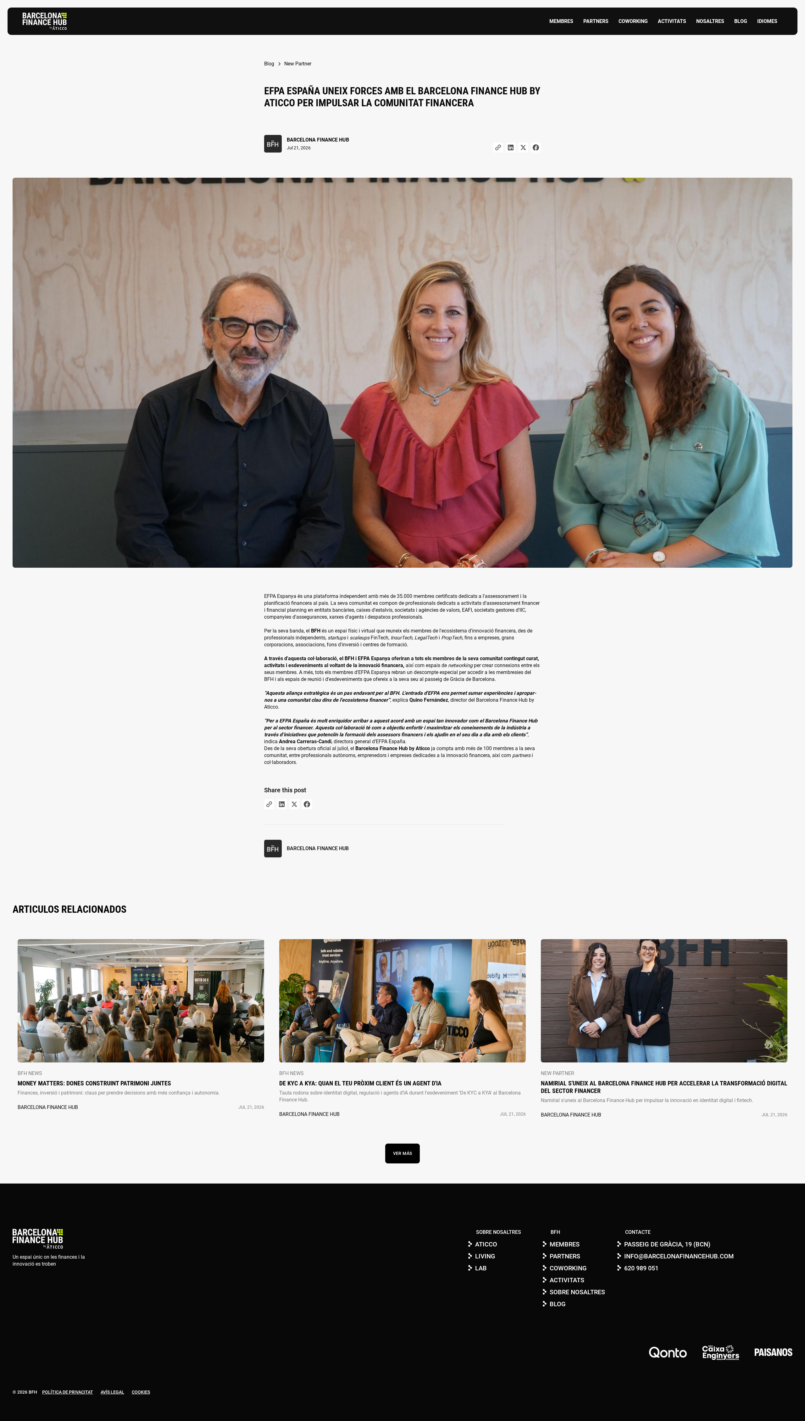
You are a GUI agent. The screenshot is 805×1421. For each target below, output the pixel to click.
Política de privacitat (67, 1392)
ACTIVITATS (672, 21)
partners (595, 21)
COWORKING (633, 21)
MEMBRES (561, 21)
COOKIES (141, 1392)
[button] (767, 21)
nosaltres (710, 21)
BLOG (740, 21)
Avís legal (112, 1392)
